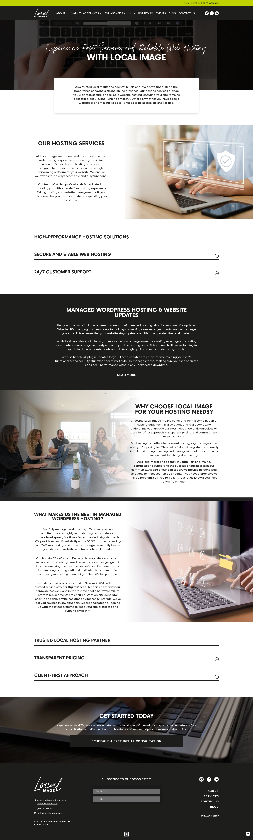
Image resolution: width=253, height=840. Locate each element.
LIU (130, 13)
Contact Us (187, 13)
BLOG (214, 806)
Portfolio (145, 13)
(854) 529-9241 (45, 808)
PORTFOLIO (209, 801)
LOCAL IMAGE (41, 824)
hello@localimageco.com (50, 813)
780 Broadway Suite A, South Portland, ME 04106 (52, 802)
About (60, 13)
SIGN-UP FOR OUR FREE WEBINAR (201, 3)
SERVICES (211, 796)
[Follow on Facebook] (212, 13)
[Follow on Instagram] (207, 13)
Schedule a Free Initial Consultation (127, 741)
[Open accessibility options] (126, 834)
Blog (172, 13)
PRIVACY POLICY (210, 816)
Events (161, 13)
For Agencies (113, 13)
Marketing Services (85, 13)
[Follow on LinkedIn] (217, 13)
